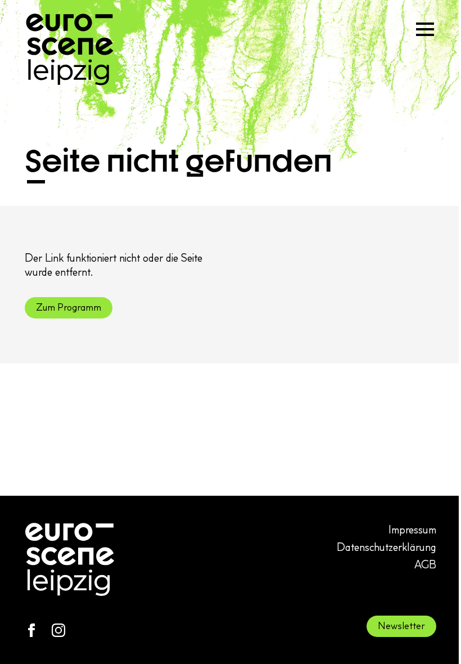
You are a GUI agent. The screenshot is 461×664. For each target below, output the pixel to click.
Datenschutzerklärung (386, 547)
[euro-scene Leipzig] (70, 50)
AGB (425, 564)
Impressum (412, 529)
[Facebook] (31, 630)
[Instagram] (58, 630)
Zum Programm (68, 307)
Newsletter (401, 626)
